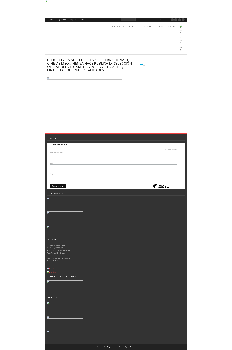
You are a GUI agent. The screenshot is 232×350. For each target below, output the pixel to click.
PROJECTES (73, 20)
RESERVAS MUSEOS (118, 26)
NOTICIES (171, 26)
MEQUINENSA (61, 20)
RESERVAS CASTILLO (146, 26)
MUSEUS (132, 26)
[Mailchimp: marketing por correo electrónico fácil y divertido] (161, 188)
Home (141, 64)
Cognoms (53, 174)
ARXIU (82, 20)
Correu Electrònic (57, 152)
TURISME (161, 26)
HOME (51, 20)
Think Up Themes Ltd (111, 347)
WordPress (130, 347)
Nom (51, 163)
